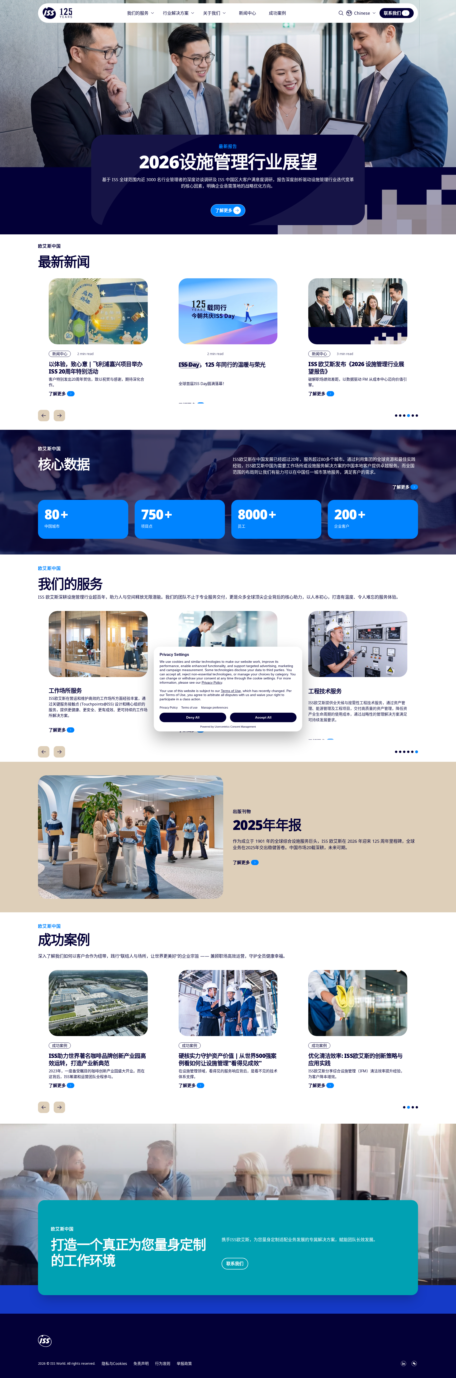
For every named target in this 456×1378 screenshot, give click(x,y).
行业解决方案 (176, 13)
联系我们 (392, 13)
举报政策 (184, 1363)
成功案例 (277, 13)
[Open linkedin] (403, 1363)
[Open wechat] (414, 1363)
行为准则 (162, 1363)
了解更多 (223, 210)
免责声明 (141, 1363)
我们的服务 (137, 13)
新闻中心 (247, 13)
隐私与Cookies (114, 1363)
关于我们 (211, 13)
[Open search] (341, 13)
